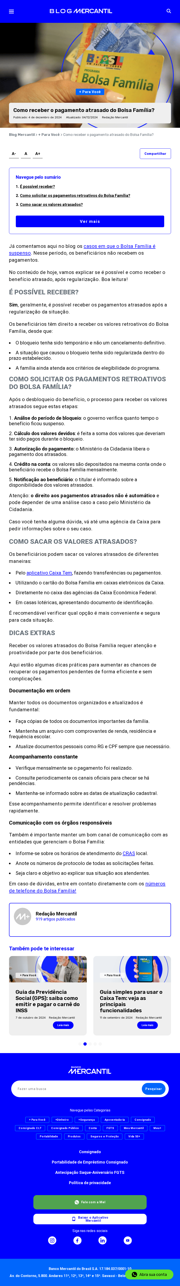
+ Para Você (49, 135)
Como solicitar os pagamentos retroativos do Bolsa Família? (75, 195)
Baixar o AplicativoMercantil (93, 1219)
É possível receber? (37, 186)
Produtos (74, 1136)
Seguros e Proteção (104, 1136)
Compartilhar (155, 153)
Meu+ (157, 1128)
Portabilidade (49, 1136)
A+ (37, 153)
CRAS (129, 853)
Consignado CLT (30, 1128)
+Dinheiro (62, 1119)
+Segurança (86, 1119)
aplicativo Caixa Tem (49, 573)
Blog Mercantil (22, 135)
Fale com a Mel (93, 1202)
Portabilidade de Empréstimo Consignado (90, 1162)
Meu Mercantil (134, 1128)
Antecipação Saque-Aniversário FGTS (89, 1172)
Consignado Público (65, 1128)
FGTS (110, 1128)
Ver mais (90, 221)
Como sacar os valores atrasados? (51, 204)
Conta (93, 1128)
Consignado (90, 1151)
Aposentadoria (114, 1119)
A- (14, 153)
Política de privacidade (90, 1182)
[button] (80, 1044)
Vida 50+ (134, 1136)
